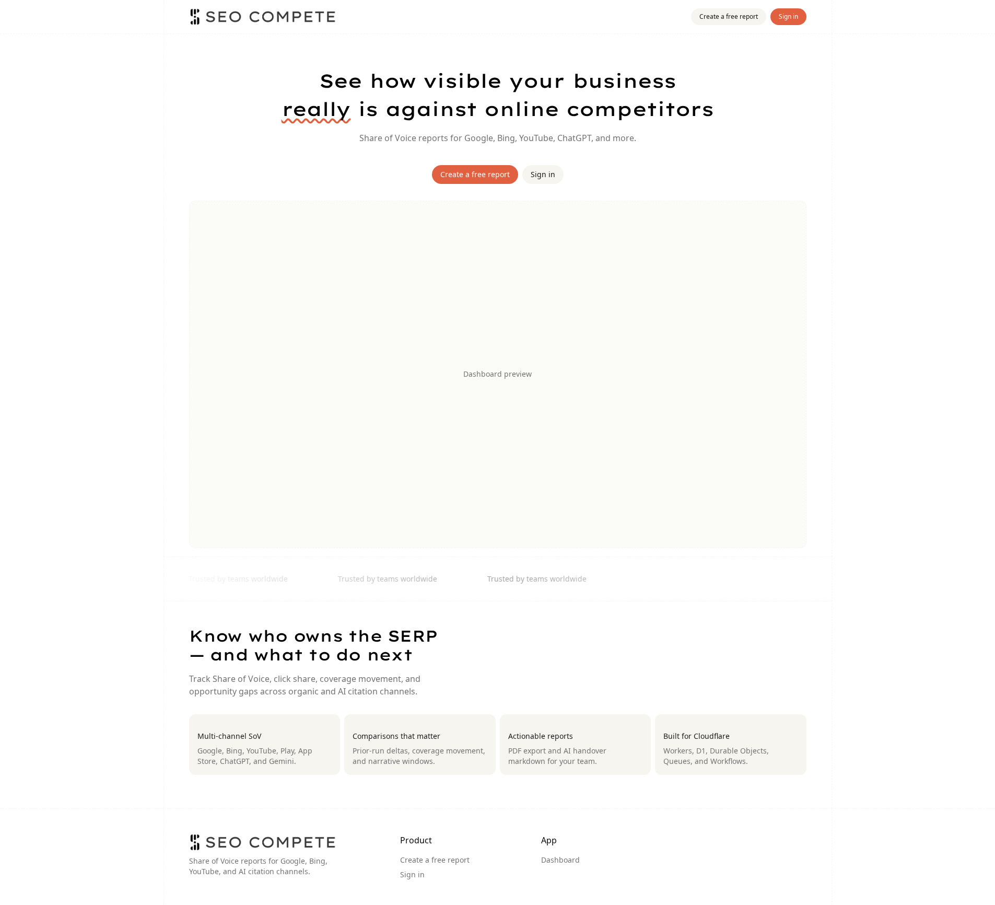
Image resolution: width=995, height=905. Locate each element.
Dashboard (560, 860)
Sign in (788, 16)
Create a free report (728, 16)
